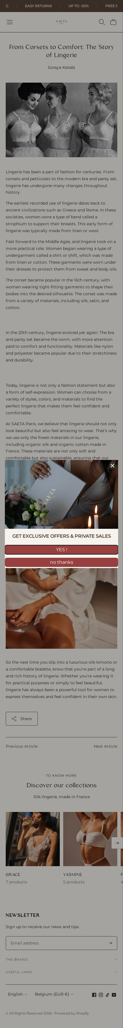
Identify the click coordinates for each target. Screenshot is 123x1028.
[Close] (112, 465)
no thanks (61, 562)
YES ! (61, 549)
